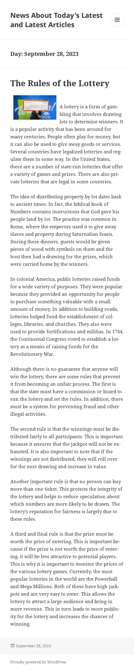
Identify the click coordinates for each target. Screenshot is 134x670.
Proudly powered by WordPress (38, 662)
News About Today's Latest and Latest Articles (56, 19)
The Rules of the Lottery (59, 83)
